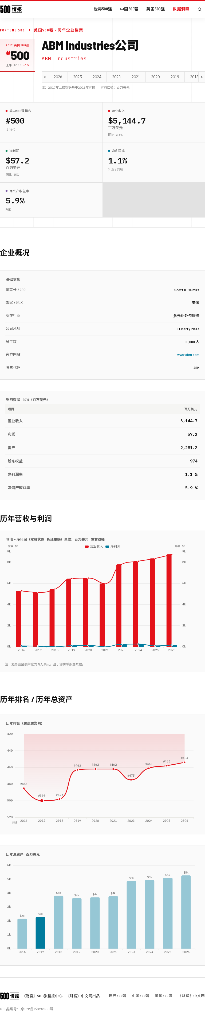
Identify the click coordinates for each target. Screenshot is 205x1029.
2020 (155, 77)
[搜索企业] (199, 9)
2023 (116, 77)
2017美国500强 (18, 45)
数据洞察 (181, 8)
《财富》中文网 (191, 995)
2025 (77, 77)
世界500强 (103, 8)
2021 (136, 77)
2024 (97, 77)
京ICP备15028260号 (37, 1009)
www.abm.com (188, 354)
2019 (175, 77)
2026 (58, 77)
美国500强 (155, 8)
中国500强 (129, 8)
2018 (194, 77)
